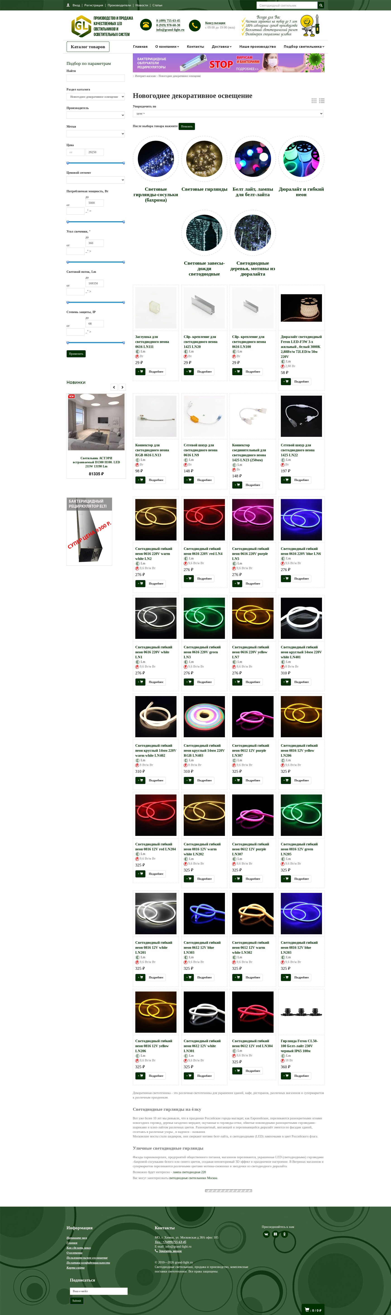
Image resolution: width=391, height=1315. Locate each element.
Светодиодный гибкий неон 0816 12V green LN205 (299, 849)
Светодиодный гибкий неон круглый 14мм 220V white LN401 (301, 652)
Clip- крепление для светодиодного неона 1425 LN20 (200, 342)
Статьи (157, 5)
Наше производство (257, 46)
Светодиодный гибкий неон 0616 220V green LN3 (202, 652)
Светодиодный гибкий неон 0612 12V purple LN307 (250, 750)
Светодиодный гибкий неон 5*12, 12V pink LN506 (299, 1243)
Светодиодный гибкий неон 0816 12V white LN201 (153, 947)
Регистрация (93, 5)
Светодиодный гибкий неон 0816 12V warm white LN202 (202, 849)
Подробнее (102, 420)
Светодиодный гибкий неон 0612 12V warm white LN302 (250, 947)
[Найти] (320, 5)
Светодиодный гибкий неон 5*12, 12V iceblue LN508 (202, 1243)
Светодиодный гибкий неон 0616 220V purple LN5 (250, 554)
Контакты (195, 46)
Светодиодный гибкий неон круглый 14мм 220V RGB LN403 (204, 750)
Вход (76, 5)
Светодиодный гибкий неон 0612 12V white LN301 (202, 1046)
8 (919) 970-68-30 (168, 25)
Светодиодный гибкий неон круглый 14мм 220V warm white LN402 (155, 750)
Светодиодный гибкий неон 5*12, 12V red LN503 (250, 1144)
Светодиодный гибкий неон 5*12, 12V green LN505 (299, 1144)
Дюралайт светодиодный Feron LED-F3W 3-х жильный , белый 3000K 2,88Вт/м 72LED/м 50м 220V (301, 347)
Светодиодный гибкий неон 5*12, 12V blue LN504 (153, 1144)
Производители (119, 5)
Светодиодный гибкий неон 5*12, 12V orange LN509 (153, 1243)
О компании (165, 46)
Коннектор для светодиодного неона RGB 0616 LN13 (152, 450)
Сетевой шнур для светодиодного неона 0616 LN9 (200, 450)
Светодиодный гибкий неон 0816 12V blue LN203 (299, 947)
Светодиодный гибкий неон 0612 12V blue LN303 (202, 947)
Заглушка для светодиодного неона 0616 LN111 (152, 342)
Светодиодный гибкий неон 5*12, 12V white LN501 (202, 1108)
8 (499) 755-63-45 (168, 20)
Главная (140, 46)
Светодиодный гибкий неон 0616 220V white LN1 (153, 652)
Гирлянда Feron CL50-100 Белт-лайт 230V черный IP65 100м (299, 1046)
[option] (96, 436)
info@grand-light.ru (170, 29)
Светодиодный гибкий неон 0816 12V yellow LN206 (299, 750)
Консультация (215, 23)
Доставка (220, 46)
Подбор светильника (303, 46)
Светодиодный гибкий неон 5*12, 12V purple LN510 (250, 1243)
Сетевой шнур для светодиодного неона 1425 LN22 (298, 450)
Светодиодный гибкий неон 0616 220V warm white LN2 (153, 554)
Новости (142, 5)
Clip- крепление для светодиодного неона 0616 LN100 (249, 342)
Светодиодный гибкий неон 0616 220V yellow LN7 (250, 652)
